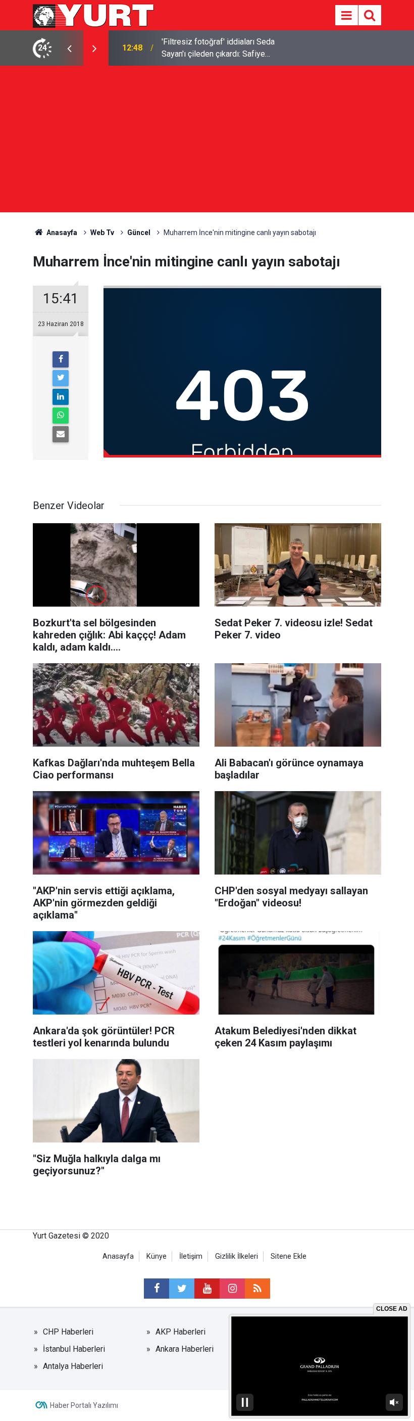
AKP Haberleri (180, 1332)
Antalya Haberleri (73, 1366)
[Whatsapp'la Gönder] (61, 415)
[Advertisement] (207, 141)
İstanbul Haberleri (74, 1349)
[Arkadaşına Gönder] (61, 434)
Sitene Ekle (288, 1256)
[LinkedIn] (61, 397)
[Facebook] (61, 359)
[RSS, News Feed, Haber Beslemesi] (257, 1288)
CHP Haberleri (68, 1332)
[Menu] (346, 15)
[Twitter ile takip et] (181, 1288)
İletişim (190, 1256)
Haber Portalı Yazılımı (84, 1405)
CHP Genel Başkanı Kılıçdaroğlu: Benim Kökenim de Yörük (230, 48)
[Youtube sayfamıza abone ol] (207, 1288)
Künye (156, 1256)
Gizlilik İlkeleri (236, 1256)
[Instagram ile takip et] (232, 1288)
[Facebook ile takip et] (156, 1288)
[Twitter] (61, 378)
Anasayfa (118, 1256)
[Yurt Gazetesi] (94, 14)
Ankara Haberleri (185, 1349)
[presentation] (69, 48)
